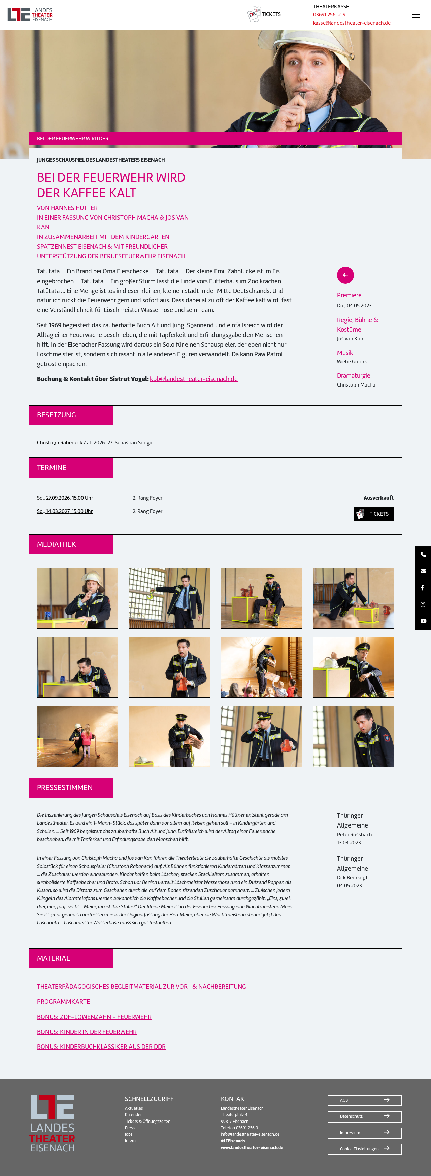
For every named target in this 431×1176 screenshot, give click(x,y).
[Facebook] (423, 588)
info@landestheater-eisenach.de (250, 1134)
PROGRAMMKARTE (63, 1001)
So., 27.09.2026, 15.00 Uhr (65, 497)
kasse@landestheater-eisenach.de (352, 23)
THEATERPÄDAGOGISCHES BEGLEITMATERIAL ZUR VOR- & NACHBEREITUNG (142, 986)
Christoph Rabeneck (59, 442)
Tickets (271, 14)
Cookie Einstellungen (359, 1149)
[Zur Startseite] (115, 15)
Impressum (350, 1133)
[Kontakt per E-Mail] (423, 571)
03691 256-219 (329, 14)
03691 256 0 (247, 1128)
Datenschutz (351, 1116)
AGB (344, 1100)
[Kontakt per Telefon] (423, 554)
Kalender (133, 1114)
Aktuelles (134, 1108)
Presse (131, 1128)
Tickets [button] (379, 514)
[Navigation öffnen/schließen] (416, 15)
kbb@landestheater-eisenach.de (194, 379)
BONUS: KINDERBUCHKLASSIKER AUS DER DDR (101, 1046)
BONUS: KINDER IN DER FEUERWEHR (87, 1032)
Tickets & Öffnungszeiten (147, 1121)
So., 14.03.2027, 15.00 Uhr (65, 511)
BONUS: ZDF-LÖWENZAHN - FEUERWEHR (94, 1017)
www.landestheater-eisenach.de (252, 1147)
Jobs (128, 1134)
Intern (130, 1140)
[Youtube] (423, 621)
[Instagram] (423, 604)
